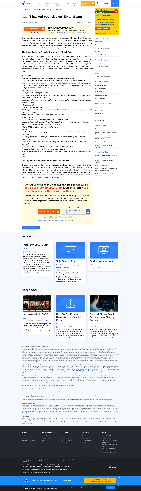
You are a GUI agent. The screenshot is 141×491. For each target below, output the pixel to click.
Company (75, 3)
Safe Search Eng (66, 261)
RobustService (99, 113)
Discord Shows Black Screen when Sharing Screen (104, 137)
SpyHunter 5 (65, 435)
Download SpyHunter (46, 211)
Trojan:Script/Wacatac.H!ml (102, 76)
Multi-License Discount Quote (72, 211)
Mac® (70, 217)
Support (66, 3)
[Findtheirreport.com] (104, 250)
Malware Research (56, 3)
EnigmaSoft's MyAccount (103, 399)
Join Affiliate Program (87, 438)
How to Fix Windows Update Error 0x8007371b (104, 174)
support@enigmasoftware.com (74, 399)
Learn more (54, 488)
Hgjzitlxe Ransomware (101, 95)
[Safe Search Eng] (70, 250)
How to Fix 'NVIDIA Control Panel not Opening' (105, 146)
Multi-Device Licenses (85, 3)
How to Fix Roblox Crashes (102, 165)
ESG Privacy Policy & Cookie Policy (109, 445)
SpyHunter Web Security (28, 440)
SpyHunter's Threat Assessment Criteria (50, 460)
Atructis (97, 73)
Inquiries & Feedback (87, 440)
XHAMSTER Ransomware (102, 48)
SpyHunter (24, 435)
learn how (24, 372)
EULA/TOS (76, 371)
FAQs (37, 361)
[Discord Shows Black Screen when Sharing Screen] (104, 303)
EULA (72, 32)
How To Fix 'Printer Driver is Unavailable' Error (106, 132)
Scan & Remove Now (32, 29)
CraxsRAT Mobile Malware (102, 54)
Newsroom (85, 435)
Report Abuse (85, 442)
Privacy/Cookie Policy (82, 32)
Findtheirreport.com (101, 261)
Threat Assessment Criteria (97, 421)
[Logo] (27, 3)
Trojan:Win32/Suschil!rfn (101, 66)
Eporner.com (98, 45)
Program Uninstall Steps (32, 460)
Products (47, 3)
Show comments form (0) (31, 227)
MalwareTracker (46, 438)
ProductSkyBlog (99, 120)
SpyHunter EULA (106, 435)
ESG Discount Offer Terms (109, 452)
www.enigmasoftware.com (35, 391)
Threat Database (27, 9)
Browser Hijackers (62, 267)
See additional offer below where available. (59, 32)
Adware (36, 9)
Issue (25, 318)
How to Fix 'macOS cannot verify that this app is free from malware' (106, 169)
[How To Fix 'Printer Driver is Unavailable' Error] (70, 303)
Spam (25, 248)
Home (39, 3)
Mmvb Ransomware (100, 88)
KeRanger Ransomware (101, 85)
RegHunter (65, 442)
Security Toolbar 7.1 (100, 70)
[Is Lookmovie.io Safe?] (37, 303)
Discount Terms (96, 371)
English (106, 3)
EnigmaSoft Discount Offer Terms (109, 449)
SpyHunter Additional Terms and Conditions (73, 460)
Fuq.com (97, 51)
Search (98, 3)
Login (115, 3)
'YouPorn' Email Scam (35, 245)
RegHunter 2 (25, 438)
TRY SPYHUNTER (100, 480)
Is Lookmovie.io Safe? (101, 142)
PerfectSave (98, 117)
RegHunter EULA (106, 438)
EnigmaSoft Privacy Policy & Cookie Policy (109, 441)
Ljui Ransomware (100, 98)
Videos (44, 440)
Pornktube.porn (99, 41)
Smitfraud (98, 63)
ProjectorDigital (99, 110)
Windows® (62, 217)
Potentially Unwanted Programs (67, 265)
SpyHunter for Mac (67, 438)
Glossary (44, 442)
